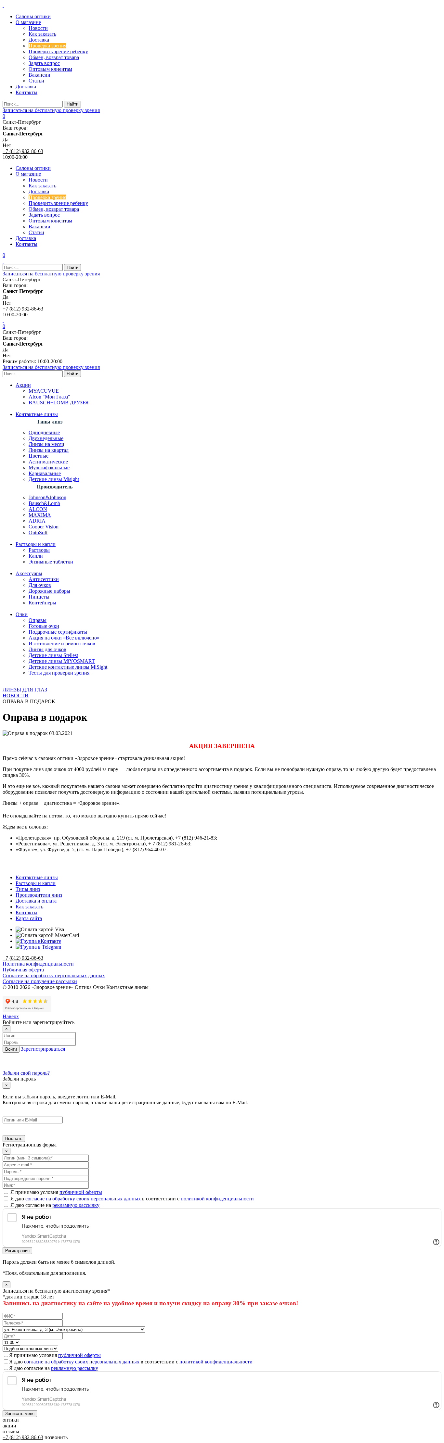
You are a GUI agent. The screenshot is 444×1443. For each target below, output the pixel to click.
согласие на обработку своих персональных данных (83, 1198)
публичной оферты (80, 1192)
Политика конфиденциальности (38, 964)
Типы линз (28, 889)
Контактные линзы (37, 877)
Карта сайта (29, 918)
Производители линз (39, 895)
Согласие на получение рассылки (40, 981)
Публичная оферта (23, 969)
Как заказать (29, 906)
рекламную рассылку (75, 1205)
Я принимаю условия (55, 1192)
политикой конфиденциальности (217, 1198)
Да (5, 139)
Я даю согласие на (54, 1205)
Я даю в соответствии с (131, 1198)
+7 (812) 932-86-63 (23, 151)
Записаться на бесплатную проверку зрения (51, 110)
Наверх (11, 1016)
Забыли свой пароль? (26, 1073)
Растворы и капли (36, 883)
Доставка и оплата (36, 901)
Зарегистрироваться (43, 1049)
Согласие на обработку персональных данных (54, 975)
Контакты (26, 912)
